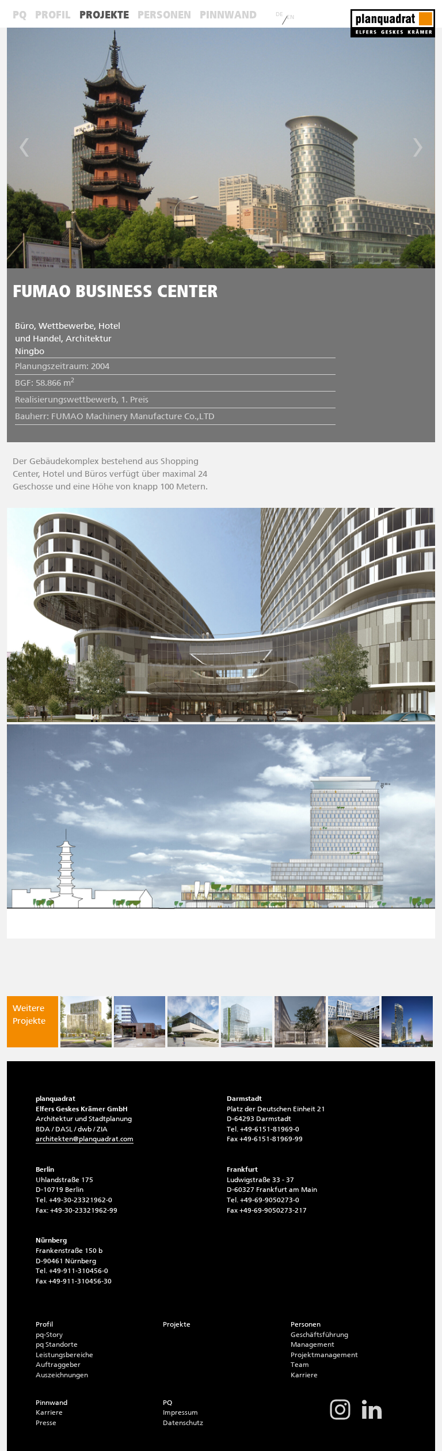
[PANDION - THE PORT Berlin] (300, 1021)
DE (279, 14)
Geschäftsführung (319, 1335)
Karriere (304, 1375)
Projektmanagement (324, 1355)
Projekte (104, 14)
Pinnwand (228, 14)
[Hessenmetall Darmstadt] (193, 1021)
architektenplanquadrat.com (85, 1139)
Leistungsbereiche (64, 1355)
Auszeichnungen (62, 1375)
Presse (46, 1423)
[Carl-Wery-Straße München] (86, 1021)
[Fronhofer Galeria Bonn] (139, 1021)
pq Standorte (57, 1344)
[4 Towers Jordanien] (407, 1021)
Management (312, 1344)
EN (290, 17)
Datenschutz (183, 1423)
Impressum (180, 1412)
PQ (19, 14)
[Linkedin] (371, 1419)
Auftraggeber (58, 1365)
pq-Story (49, 1335)
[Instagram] (340, 1419)
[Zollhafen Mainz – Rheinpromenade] (353, 1021)
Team (300, 1365)
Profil (53, 14)
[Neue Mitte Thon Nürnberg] (246, 1021)
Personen (164, 14)
